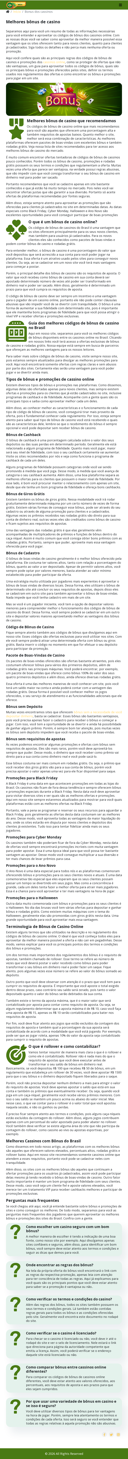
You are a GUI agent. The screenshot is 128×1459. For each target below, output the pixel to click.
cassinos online (54, 62)
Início (17, 12)
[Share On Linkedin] (118, 1434)
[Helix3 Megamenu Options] (120, 5)
